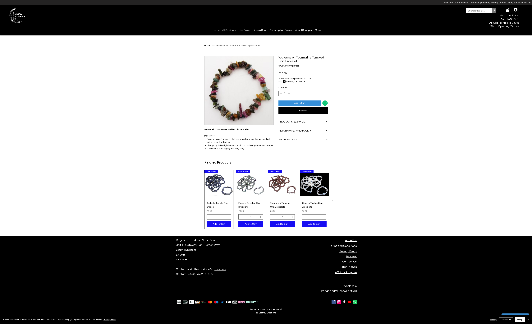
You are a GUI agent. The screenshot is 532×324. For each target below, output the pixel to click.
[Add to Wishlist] (325, 103)
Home (207, 45)
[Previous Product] (200, 199)
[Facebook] (334, 302)
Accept (520, 319)
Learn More (300, 81)
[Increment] (289, 93)
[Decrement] (281, 93)
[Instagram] (339, 302)
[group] (266, 199)
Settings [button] (493, 319)
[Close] (528, 319)
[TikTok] (344, 302)
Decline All (506, 319)
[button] (507, 10)
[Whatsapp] (355, 302)
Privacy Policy (109, 319)
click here (220, 269)
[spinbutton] (285, 93)
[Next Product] (332, 199)
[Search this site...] (494, 10)
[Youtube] (349, 302)
